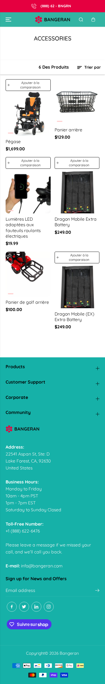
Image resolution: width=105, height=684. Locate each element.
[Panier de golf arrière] (28, 274)
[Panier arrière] (77, 101)
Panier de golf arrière (27, 302)
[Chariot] (93, 19)
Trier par (92, 67)
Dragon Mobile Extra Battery (76, 221)
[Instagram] (49, 607)
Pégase (13, 141)
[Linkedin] (36, 607)
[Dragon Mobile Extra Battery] (77, 191)
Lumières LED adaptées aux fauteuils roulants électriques (23, 227)
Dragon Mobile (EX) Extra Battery (74, 316)
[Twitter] (24, 607)
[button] (9, 19)
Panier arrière (68, 130)
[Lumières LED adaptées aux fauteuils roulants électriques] (28, 191)
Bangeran (69, 653)
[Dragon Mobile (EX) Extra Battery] (77, 285)
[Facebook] (12, 607)
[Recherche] (81, 19)
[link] (52, 428)
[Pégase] (28, 113)
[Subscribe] (97, 591)
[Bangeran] (52, 19)
